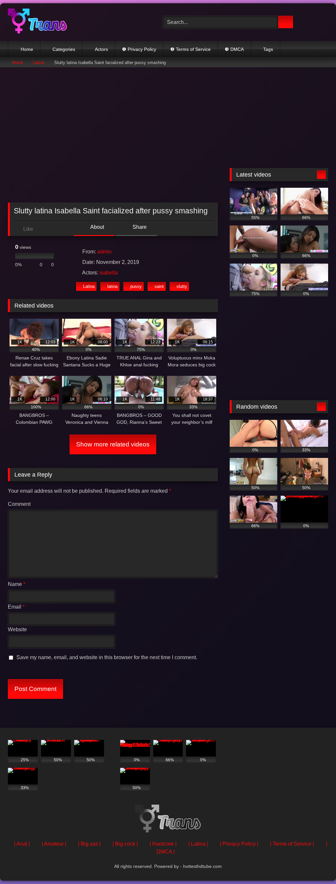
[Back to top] (316, 864)
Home (27, 49)
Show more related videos (113, 444)
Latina (38, 62)
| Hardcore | (163, 844)
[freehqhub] (75, 22)
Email (16, 607)
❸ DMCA (234, 49)
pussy (136, 286)
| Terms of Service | (292, 844)
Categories (63, 49)
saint (159, 286)
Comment (19, 504)
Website (17, 629)
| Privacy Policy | (239, 844)
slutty (182, 286)
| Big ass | (89, 844)
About (96, 227)
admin (104, 251)
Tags (268, 49)
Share (139, 227)
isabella (108, 272)
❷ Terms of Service (190, 49)
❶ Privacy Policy (139, 49)
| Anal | (22, 844)
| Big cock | (125, 844)
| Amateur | (54, 844)
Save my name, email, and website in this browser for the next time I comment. (106, 657)
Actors (101, 49)
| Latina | (198, 844)
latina (112, 286)
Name (16, 584)
